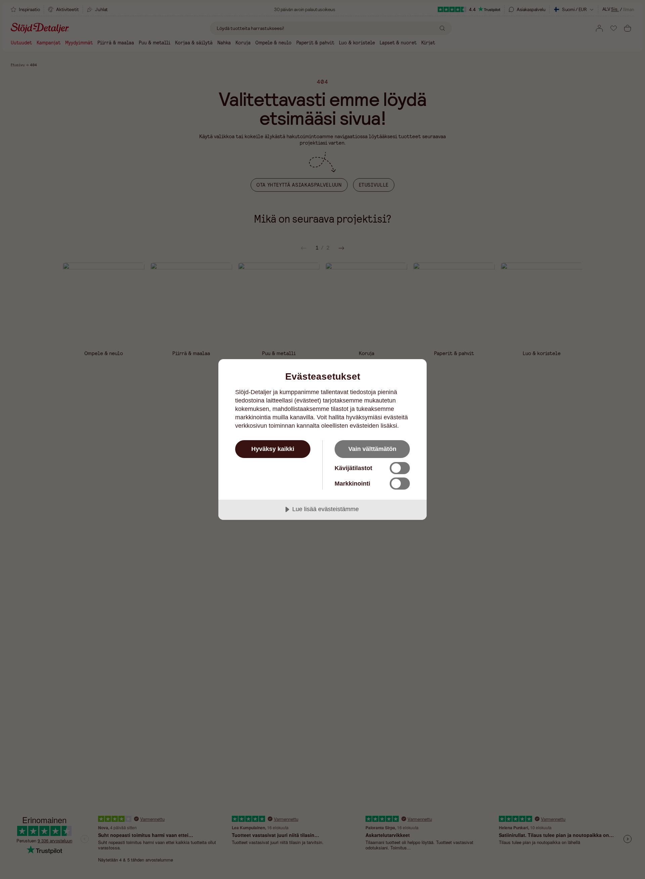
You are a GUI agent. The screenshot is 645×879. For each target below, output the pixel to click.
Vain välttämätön (372, 449)
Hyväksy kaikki (272, 449)
